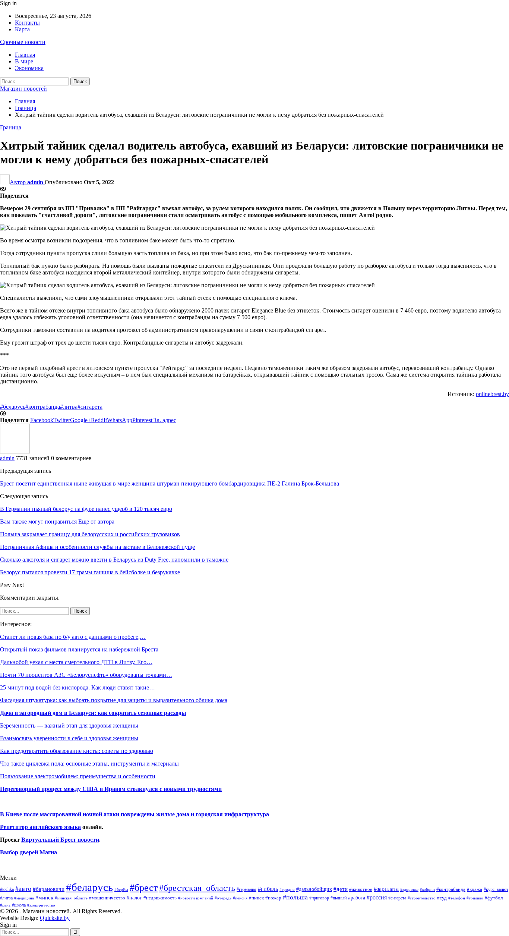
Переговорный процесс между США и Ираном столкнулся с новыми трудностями (111, 789)
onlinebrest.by (492, 394)
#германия (246, 889)
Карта (22, 29)
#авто (23, 888)
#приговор (319, 898)
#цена (5, 905)
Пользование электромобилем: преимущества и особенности (77, 776)
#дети (340, 889)
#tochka (7, 889)
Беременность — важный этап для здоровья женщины (69, 725)
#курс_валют (496, 889)
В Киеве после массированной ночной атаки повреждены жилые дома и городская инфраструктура (134, 814)
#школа (19, 905)
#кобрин (427, 889)
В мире (24, 61)
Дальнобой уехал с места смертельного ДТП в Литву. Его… (76, 662)
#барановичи (48, 889)
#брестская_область (197, 888)
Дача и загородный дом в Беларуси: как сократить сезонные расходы (93, 713)
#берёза (121, 889)
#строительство (422, 898)
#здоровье (409, 890)
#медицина (24, 898)
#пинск (256, 898)
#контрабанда (42, 406)
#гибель (268, 888)
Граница (10, 127)
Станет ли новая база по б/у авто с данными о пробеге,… (73, 637)
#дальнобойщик (314, 889)
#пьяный (339, 898)
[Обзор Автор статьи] (15, 451)
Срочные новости (22, 42)
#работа (356, 898)
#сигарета (90, 406)
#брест (144, 887)
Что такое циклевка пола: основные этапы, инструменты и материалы (89, 763)
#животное (360, 889)
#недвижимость (160, 898)
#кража (474, 889)
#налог (134, 898)
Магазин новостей (23, 88)
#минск (44, 897)
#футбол (494, 898)
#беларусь (12, 406)
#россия (377, 897)
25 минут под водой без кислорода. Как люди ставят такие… (77, 687)
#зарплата (386, 889)
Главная (25, 54)
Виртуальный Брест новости (60, 839)
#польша (295, 897)
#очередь (223, 898)
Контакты (27, 22)
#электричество (41, 905)
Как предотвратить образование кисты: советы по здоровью (76, 751)
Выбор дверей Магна (28, 852)
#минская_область (71, 898)
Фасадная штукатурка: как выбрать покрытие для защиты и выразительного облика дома (113, 700)
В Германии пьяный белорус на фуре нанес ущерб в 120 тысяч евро (86, 509)
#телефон (456, 898)
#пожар (273, 898)
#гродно (287, 889)
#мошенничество (107, 898)
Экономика (29, 68)
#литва (69, 406)
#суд (442, 898)
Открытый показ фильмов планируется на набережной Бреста (79, 649)
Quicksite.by (55, 918)
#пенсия (240, 898)
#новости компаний (195, 898)
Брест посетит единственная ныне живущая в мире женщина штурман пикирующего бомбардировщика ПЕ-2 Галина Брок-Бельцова (169, 483)
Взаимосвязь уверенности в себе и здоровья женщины (69, 738)
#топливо (475, 898)
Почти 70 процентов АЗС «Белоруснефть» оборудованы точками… (86, 675)
